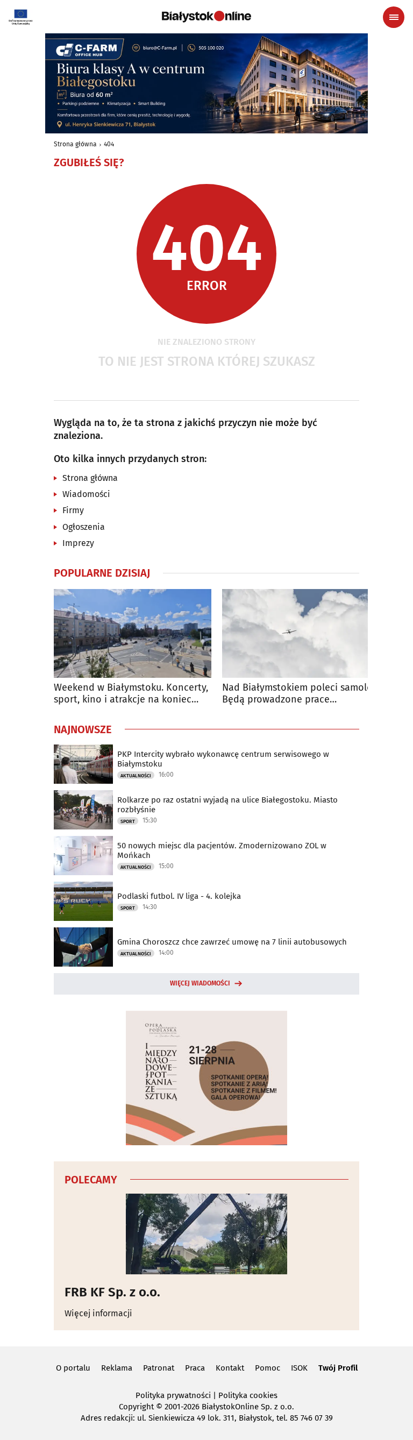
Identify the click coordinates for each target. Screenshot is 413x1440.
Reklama (116, 1368)
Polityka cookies (247, 1395)
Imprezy (78, 543)
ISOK (299, 1368)
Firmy (73, 510)
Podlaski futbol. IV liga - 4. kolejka (179, 896)
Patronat (158, 1368)
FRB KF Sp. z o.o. (112, 1292)
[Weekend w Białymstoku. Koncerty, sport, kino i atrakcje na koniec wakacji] (132, 633)
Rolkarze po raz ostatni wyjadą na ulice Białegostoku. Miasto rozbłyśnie (227, 804)
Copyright (136, 1406)
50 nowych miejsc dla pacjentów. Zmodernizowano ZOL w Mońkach (221, 850)
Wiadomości (86, 494)
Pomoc (267, 1368)
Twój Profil (338, 1368)
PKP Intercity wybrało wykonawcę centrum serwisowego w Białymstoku (223, 759)
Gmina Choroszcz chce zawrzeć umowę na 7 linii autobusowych (232, 942)
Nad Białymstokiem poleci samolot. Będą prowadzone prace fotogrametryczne (300, 693)
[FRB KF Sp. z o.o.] (206, 1234)
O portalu (73, 1368)
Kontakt (230, 1368)
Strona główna (75, 144)
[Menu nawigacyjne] (393, 17)
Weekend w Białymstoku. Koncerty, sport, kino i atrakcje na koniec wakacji (131, 693)
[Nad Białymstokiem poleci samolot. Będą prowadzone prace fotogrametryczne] (301, 633)
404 (109, 144)
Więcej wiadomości (200, 983)
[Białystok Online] (206, 17)
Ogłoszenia (83, 527)
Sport (127, 821)
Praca (195, 1368)
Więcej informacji (98, 1313)
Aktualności (135, 775)
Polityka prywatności (173, 1395)
